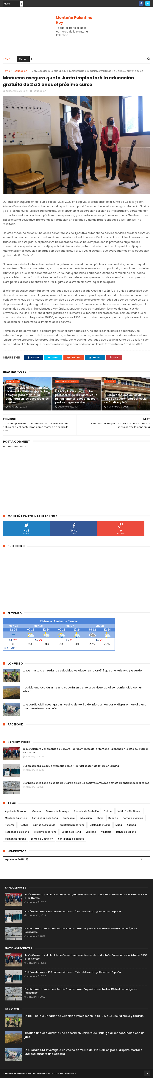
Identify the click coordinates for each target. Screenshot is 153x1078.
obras (100, 818)
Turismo (10, 825)
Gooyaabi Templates (63, 1073)
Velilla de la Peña (71, 831)
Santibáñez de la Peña (45, 818)
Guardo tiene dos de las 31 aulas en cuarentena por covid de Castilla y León (125, 398)
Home (6, 59)
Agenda (131, 825)
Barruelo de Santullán (86, 811)
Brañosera (69, 818)
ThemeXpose (24, 1073)
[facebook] (141, 3)
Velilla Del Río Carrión (129, 811)
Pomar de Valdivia (133, 818)
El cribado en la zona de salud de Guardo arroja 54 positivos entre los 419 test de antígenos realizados (86, 783)
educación (20, 70)
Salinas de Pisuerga (44, 825)
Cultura (108, 811)
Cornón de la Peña (15, 838)
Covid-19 (110, 381)
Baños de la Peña (126, 831)
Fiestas (24, 825)
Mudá (118, 825)
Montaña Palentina (16, 818)
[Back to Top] (147, 1073)
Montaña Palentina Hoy (74, 20)
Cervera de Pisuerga (57, 811)
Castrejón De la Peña (72, 825)
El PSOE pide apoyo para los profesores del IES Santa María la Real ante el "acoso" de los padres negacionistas (76, 397)
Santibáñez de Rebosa (71, 838)
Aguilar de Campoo (66, 381)
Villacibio (106, 831)
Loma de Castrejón (42, 838)
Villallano (91, 831)
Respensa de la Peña (17, 831)
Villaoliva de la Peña (45, 831)
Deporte (113, 818)
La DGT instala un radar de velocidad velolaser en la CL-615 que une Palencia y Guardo (82, 670)
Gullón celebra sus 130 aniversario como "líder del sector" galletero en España (71, 766)
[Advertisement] (76, 40)
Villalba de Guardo (100, 825)
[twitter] (147, 3)
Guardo (36, 811)
